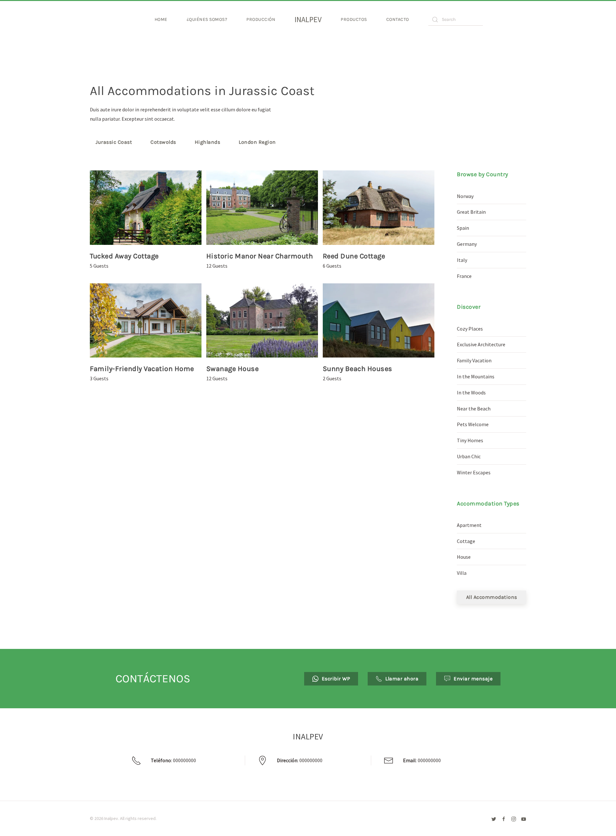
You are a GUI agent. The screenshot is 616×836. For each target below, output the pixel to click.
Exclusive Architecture (481, 344)
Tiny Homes (470, 440)
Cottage (466, 541)
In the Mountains (475, 376)
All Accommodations (491, 597)
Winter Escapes (474, 472)
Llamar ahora (401, 679)
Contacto (397, 19)
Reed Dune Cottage (354, 256)
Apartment (469, 525)
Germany (467, 244)
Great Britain (471, 212)
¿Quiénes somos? (207, 19)
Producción (260, 19)
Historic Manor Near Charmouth (259, 256)
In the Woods (471, 392)
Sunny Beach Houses (357, 369)
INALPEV (308, 19)
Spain (463, 228)
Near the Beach (474, 408)
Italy (462, 260)
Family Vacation (474, 360)
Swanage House (232, 369)
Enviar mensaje (473, 679)
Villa (461, 573)
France (464, 276)
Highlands (207, 142)
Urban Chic (469, 456)
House (464, 557)
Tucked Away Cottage (124, 256)
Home (161, 19)
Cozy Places (470, 328)
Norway (465, 196)
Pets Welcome (473, 424)
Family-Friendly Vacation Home (142, 369)
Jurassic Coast (114, 142)
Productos (354, 19)
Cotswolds (163, 142)
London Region (257, 142)
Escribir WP (336, 679)
